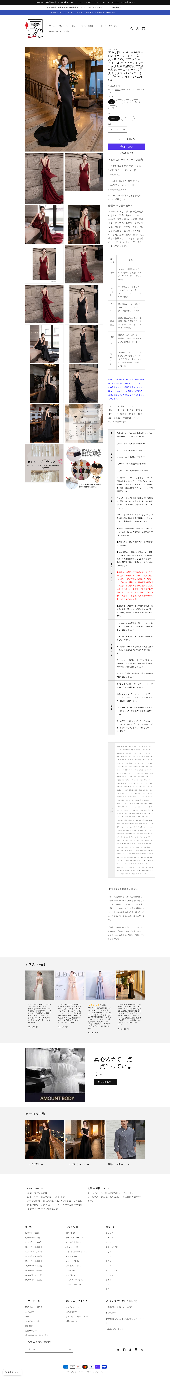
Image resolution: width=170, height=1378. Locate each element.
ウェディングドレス (74, 1284)
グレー (108, 1265)
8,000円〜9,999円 (32, 1237)
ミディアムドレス (73, 1265)
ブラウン (109, 1284)
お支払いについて (73, 1307)
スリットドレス (72, 1256)
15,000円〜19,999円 (33, 1261)
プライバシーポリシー (35, 1321)
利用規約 (29, 1326)
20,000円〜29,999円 (33, 1265)
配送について (71, 1312)
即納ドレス (70, 1233)
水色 (107, 1289)
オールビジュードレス (75, 1237)
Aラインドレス (71, 1247)
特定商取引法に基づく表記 (36, 1335)
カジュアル (34, 1164)
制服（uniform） (117, 1164)
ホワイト (109, 1261)
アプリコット (111, 1270)
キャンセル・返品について (77, 1316)
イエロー (109, 1280)
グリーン (109, 1251)
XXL (112, 108)
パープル (109, 1237)
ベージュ (109, 1275)
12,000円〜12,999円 (33, 1247)
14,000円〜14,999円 (33, 1256)
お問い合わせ (71, 1321)
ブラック (128, 118)
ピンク (108, 1256)
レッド (114, 118)
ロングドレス (71, 1270)
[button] (73, 26)
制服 (27, 1316)
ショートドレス (72, 1261)
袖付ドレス (70, 1275)
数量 (110, 124)
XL (136, 102)
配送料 (117, 89)
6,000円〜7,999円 (32, 1233)
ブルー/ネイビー (113, 1247)
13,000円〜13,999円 (33, 1251)
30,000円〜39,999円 (33, 1270)
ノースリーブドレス (74, 1280)
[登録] (70, 1349)
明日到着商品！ (105, 1082)
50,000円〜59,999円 (33, 1280)
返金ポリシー (31, 1330)
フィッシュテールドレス (76, 1251)
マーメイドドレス (73, 1242)
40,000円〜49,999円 (33, 1275)
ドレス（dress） (77, 1164)
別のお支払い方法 (126, 153)
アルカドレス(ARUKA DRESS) (81, 1372)
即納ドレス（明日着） (35, 1307)
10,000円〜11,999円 (33, 1242)
